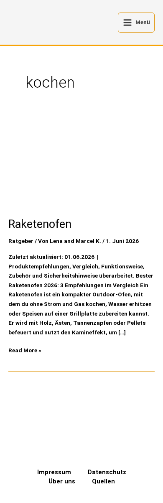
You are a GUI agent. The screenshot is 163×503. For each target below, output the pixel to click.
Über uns (61, 481)
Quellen (103, 481)
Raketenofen (39, 224)
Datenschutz (107, 472)
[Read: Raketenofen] (81, 167)
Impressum (54, 472)
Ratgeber (20, 241)
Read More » (24, 350)
